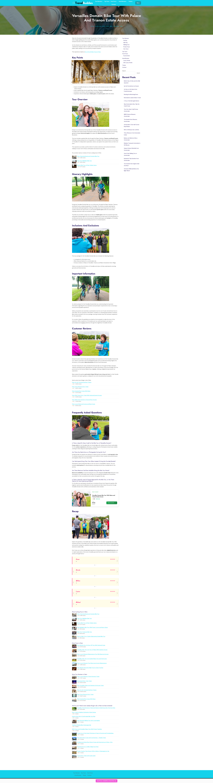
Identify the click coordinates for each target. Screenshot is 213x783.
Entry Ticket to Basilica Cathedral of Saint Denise (84, 712)
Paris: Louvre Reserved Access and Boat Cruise (83, 404)
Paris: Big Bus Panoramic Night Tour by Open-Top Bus (90, 667)
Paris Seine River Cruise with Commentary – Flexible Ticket (91, 737)
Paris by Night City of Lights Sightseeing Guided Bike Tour (91, 636)
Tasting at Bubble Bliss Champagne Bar (81, 725)
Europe (103, 26)
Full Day (125, 40)
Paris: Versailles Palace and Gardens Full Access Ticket (90, 685)
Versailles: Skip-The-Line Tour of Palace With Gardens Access (92, 649)
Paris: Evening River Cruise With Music (81, 391)
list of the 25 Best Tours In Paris (93, 52)
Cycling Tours (98, 26)
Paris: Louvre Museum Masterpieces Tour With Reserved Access (92, 654)
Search (124, 71)
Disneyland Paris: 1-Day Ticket (84, 681)
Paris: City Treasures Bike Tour (84, 632)
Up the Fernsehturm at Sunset (131, 86)
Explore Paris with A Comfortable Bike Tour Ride (83, 716)
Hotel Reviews (125, 58)
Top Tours (106, 1)
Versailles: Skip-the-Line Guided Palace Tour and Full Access (92, 658)
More (138, 3)
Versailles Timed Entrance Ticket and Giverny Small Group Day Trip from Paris (96, 708)
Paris (111, 26)
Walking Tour (126, 44)
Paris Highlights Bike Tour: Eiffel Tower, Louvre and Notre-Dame (92, 627)
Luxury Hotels (126, 60)
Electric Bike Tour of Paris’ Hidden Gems (87, 165)
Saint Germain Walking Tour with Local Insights (88, 720)
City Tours (125, 49)
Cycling (92, 26)
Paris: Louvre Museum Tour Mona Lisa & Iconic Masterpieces (92, 663)
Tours (121, 26)
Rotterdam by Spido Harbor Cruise (132, 97)
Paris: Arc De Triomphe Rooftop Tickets (81, 382)
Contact (114, 4)
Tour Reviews (116, 26)
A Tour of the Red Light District (131, 101)
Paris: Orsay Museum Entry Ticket (80, 386)
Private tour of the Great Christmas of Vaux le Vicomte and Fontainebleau (95, 733)
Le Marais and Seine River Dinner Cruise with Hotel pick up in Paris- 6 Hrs (94, 742)
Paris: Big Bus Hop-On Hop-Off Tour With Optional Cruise (91, 645)
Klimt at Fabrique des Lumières (131, 129)
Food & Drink (126, 55)
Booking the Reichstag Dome (131, 94)
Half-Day (125, 42)
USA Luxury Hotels (127, 62)
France (107, 26)
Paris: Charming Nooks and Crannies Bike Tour (88, 156)
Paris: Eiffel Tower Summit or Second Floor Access (84, 399)
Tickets (130, 1)
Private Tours (126, 47)
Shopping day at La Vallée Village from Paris (87, 746)
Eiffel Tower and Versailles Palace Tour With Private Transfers (87, 729)
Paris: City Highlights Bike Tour (84, 160)
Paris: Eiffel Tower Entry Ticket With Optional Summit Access (87, 395)
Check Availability (111, 502)
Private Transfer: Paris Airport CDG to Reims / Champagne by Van (93, 751)
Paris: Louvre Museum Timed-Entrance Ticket (88, 676)
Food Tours (125, 53)
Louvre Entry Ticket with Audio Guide (86, 755)
